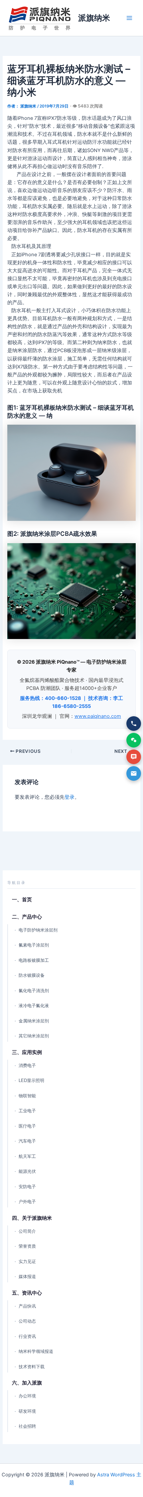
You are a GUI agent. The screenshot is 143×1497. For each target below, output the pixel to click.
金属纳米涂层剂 (34, 1020)
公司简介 (27, 1231)
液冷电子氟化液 (34, 1005)
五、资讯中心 (27, 1293)
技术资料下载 (32, 1366)
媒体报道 (27, 1276)
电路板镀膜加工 (34, 960)
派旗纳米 (94, 18)
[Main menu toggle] (129, 18)
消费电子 (27, 1065)
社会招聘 (27, 1426)
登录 (69, 797)
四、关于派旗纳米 (32, 1218)
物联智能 (27, 1095)
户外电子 (27, 1201)
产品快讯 (27, 1306)
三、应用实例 (27, 1052)
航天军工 (27, 1156)
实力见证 (27, 1261)
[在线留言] (133, 756)
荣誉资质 (27, 1246)
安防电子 (27, 1186)
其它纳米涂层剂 (34, 1035)
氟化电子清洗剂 (34, 990)
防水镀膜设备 (32, 975)
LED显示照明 (31, 1080)
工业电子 (27, 1110)
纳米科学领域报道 (36, 1351)
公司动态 (27, 1321)
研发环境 (27, 1411)
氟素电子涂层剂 (34, 945)
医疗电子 (27, 1126)
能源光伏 (27, 1171)
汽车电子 (27, 1141)
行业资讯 (27, 1336)
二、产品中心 (27, 917)
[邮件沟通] (133, 773)
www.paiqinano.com (97, 716)
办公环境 (27, 1395)
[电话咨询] (133, 723)
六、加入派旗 (27, 1383)
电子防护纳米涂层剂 (38, 930)
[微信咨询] (133, 740)
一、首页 (22, 899)
